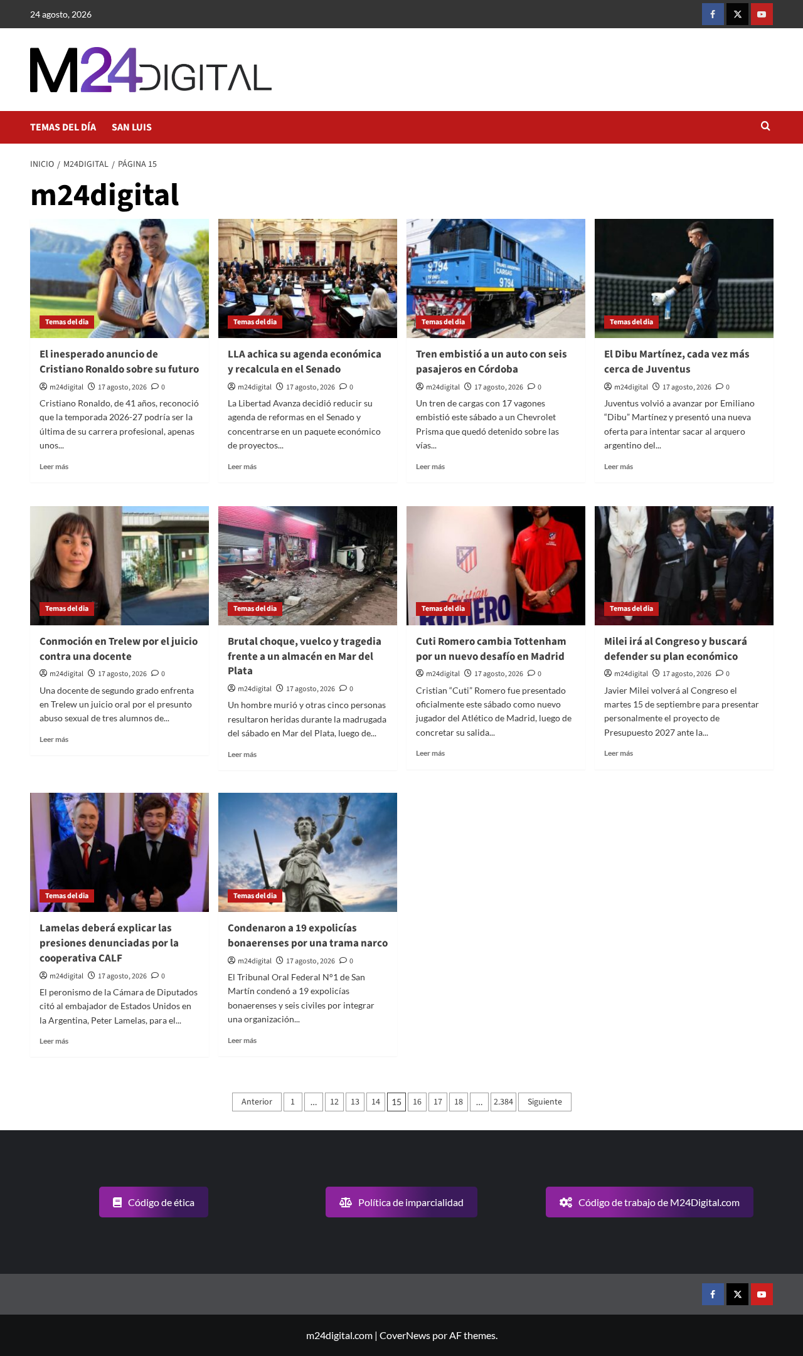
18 (458, 1102)
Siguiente (545, 1102)
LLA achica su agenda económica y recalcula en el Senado (304, 362)
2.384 (503, 1102)
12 (334, 1102)
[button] (766, 127)
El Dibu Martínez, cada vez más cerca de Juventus (677, 362)
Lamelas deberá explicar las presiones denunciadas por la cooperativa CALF (109, 943)
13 (355, 1102)
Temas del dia (66, 322)
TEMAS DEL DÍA (63, 127)
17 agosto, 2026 (122, 387)
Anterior (257, 1102)
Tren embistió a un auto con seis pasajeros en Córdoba (491, 362)
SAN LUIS (132, 127)
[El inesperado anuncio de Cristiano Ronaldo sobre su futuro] (119, 278)
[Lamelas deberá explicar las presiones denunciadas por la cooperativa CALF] (119, 852)
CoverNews (405, 1335)
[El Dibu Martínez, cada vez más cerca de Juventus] (684, 278)
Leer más (54, 466)
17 (437, 1102)
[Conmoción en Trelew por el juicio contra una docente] (119, 565)
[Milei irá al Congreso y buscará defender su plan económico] (684, 565)
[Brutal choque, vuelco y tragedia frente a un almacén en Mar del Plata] (307, 565)
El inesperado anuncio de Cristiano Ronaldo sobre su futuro (119, 362)
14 (375, 1102)
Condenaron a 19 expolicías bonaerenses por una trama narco (308, 936)
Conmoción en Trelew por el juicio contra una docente (119, 649)
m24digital (66, 387)
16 (417, 1102)
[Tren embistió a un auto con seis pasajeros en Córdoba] (496, 278)
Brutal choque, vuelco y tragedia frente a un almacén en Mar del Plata (304, 656)
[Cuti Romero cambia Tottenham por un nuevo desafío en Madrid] (496, 565)
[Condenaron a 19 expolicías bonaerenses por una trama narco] (307, 852)
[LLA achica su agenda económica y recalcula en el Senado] (307, 278)
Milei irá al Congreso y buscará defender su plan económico (675, 649)
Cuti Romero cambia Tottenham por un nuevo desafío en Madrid (491, 649)
